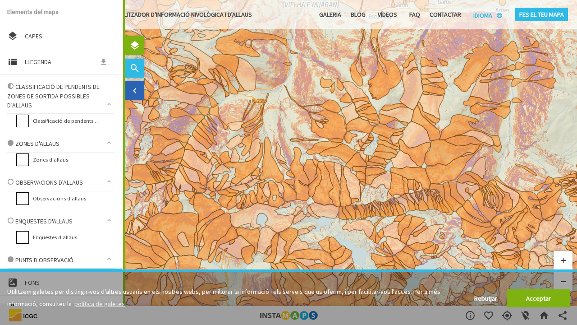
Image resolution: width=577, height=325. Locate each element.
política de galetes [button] (99, 304)
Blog (358, 14)
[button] (563, 260)
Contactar (445, 14)
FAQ (414, 14)
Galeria (330, 14)
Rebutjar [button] (485, 298)
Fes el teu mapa (541, 14)
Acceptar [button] (538, 298)
